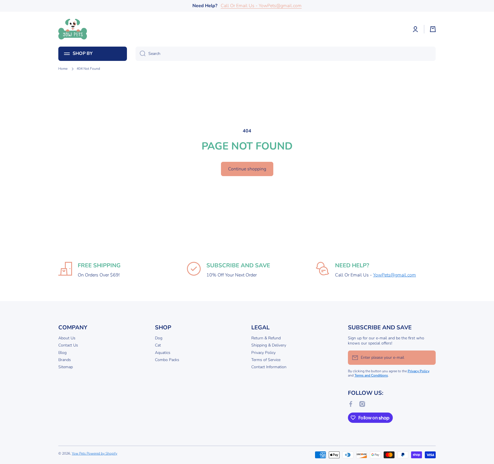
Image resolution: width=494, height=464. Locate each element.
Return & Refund (266, 338)
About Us (66, 338)
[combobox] (286, 54)
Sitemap (65, 367)
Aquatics (162, 352)
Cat (158, 345)
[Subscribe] (428, 358)
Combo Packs (167, 360)
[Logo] (72, 29)
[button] (433, 29)
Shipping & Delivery (268, 345)
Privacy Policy (263, 352)
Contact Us (68, 345)
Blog (62, 352)
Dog (158, 338)
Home (62, 69)
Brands (64, 360)
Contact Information (268, 367)
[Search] (141, 54)
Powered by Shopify (102, 453)
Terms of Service (265, 360)
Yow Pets (79, 453)
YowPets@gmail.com (394, 275)
